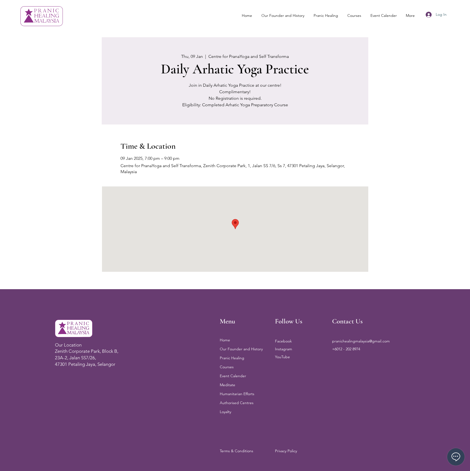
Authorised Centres (236, 402)
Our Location (68, 345)
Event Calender (233, 375)
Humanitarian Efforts (237, 393)
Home (225, 340)
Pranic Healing (232, 357)
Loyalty (225, 411)
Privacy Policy (286, 450)
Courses (227, 366)
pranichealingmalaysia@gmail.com (361, 341)
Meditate (227, 384)
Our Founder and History (241, 349)
